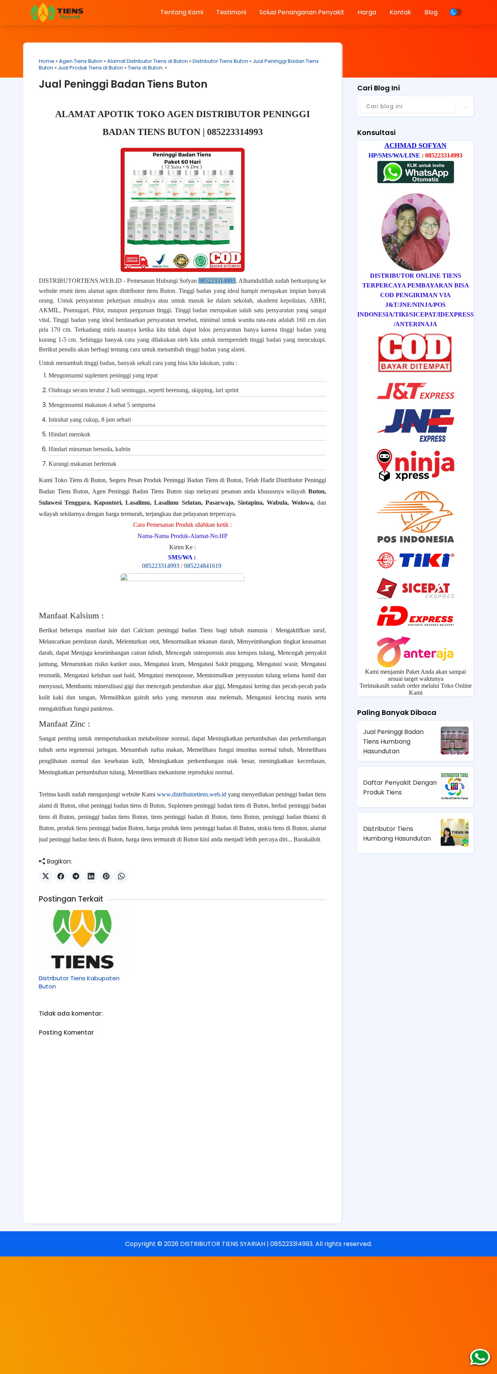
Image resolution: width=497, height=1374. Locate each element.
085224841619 (202, 565)
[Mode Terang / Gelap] (456, 12)
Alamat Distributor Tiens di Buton (147, 61)
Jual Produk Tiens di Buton (90, 67)
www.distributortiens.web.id (191, 794)
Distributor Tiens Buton (220, 61)
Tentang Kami (181, 12)
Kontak (400, 12)
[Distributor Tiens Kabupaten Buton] (84, 940)
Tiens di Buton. (145, 67)
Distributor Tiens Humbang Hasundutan (397, 833)
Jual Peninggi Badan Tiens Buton (123, 84)
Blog (431, 12)
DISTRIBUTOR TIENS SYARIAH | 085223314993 (246, 1243)
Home (46, 61)
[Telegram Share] (76, 876)
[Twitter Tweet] (45, 876)
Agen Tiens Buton (81, 61)
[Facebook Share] (61, 876)
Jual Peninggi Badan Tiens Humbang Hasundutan (393, 741)
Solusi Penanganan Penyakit (301, 12)
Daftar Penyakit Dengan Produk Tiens (400, 787)
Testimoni (231, 12)
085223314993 (217, 280)
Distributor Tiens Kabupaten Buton (79, 982)
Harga (367, 12)
